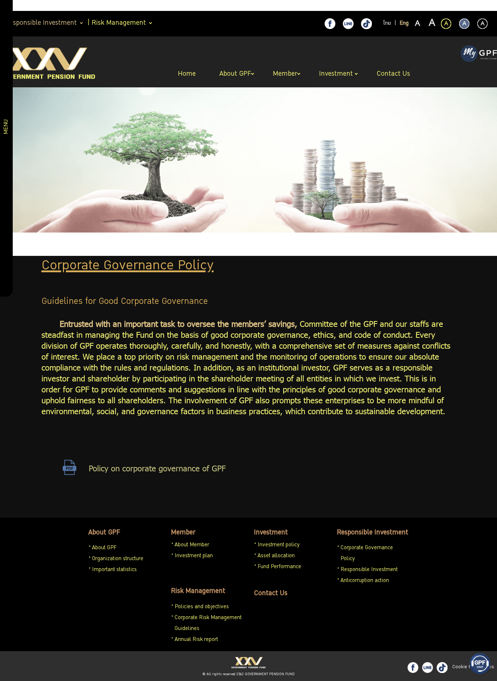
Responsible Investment (372, 532)
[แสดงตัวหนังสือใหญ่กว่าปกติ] (431, 24)
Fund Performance (279, 567)
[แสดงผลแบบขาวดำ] (482, 23)
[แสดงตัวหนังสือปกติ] (417, 24)
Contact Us (270, 593)
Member (183, 532)
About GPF (104, 532)
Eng (404, 23)
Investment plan (194, 556)
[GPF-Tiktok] (366, 23)
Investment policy (279, 545)
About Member (192, 545)
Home (188, 74)
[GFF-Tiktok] (442, 667)
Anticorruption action (365, 581)
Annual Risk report (196, 640)
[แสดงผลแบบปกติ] (464, 23)
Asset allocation (276, 556)
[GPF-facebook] (330, 23)
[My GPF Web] (479, 54)
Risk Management (198, 591)
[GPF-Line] (348, 23)
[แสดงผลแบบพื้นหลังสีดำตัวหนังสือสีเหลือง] (446, 23)
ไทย (387, 23)
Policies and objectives (202, 607)
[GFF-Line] (427, 667)
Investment (271, 532)
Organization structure (117, 559)
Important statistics (114, 570)
